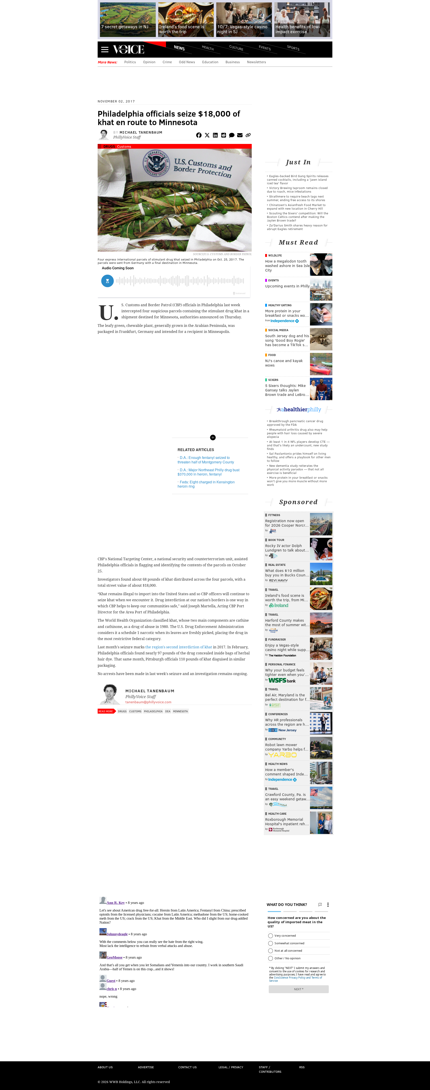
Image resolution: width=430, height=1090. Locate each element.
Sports (293, 48)
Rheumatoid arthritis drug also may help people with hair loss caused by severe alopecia (297, 433)
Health (208, 47)
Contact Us (187, 1067)
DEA (167, 711)
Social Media (278, 330)
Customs (124, 146)
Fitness (274, 515)
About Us (105, 1067)
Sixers (273, 380)
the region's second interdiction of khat (178, 647)
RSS (302, 1067)
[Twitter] (207, 136)
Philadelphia (153, 711)
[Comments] (231, 136)
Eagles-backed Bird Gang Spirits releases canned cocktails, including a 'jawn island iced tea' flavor (298, 179)
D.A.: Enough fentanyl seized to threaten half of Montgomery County (206, 459)
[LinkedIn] (215, 136)
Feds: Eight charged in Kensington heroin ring (206, 484)
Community (277, 739)
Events (265, 47)
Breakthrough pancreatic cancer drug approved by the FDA (295, 423)
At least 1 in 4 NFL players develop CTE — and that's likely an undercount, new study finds (298, 445)
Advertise (146, 1067)
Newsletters (256, 61)
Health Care (277, 814)
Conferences (278, 714)
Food (272, 355)
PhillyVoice (128, 49)
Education (210, 61)
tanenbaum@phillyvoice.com (148, 701)
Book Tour (276, 540)
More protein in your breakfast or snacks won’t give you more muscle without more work (297, 481)
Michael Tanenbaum (141, 132)
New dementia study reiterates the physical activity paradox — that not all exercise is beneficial (295, 469)
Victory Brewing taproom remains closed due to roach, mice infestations (297, 189)
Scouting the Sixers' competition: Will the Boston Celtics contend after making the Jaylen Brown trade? (297, 216)
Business (233, 61)
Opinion (149, 61)
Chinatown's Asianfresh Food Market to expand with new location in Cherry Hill (296, 207)
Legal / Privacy (231, 1067)
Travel (273, 590)
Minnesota (180, 711)
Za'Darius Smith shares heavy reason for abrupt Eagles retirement (297, 227)
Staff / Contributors (270, 1069)
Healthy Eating (280, 305)
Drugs (109, 146)
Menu (104, 49)
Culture (236, 48)
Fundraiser (277, 639)
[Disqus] (175, 835)
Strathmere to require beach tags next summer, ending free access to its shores (296, 198)
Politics (130, 61)
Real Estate (277, 565)
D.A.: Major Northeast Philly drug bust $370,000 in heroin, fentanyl (208, 472)
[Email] (239, 136)
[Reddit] (223, 136)
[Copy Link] (248, 136)
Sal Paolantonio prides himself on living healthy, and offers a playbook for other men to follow (299, 457)
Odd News (187, 61)
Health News (278, 764)
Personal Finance (281, 664)
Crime (167, 61)
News (179, 48)
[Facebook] (198, 136)
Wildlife (275, 255)
